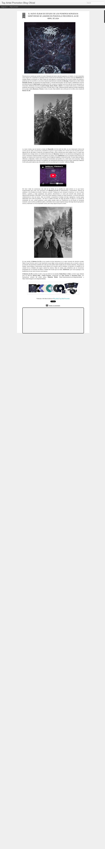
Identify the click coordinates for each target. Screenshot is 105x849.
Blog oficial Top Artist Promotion (61, 298)
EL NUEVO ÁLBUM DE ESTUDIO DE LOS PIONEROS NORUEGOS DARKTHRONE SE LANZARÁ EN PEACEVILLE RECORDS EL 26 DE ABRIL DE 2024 (53, 16)
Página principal (14, 7)
